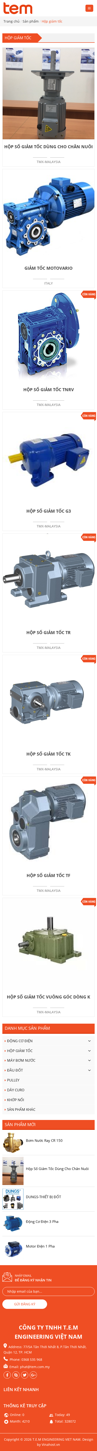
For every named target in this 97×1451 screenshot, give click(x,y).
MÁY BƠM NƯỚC (21, 1060)
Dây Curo (15, 1090)
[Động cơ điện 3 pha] (13, 1223)
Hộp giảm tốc (19, 1050)
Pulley (13, 1080)
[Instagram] (24, 1375)
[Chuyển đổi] (89, 1041)
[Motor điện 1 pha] (13, 1248)
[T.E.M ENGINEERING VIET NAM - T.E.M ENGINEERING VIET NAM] (19, 8)
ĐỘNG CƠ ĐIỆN (19, 1040)
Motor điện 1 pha (40, 1246)
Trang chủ (12, 21)
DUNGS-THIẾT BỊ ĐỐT (43, 1196)
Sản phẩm (31, 21)
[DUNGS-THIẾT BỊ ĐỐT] (13, 1198)
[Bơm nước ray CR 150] (13, 1142)
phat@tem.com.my (35, 1367)
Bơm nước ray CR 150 (44, 1140)
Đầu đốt (15, 1070)
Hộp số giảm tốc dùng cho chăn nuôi (57, 1168)
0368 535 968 (31, 1359)
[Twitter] (33, 1375)
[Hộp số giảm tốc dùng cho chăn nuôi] (13, 1170)
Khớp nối (15, 1099)
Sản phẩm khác (21, 1109)
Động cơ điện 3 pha (42, 1221)
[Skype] (16, 1375)
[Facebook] (7, 1375)
